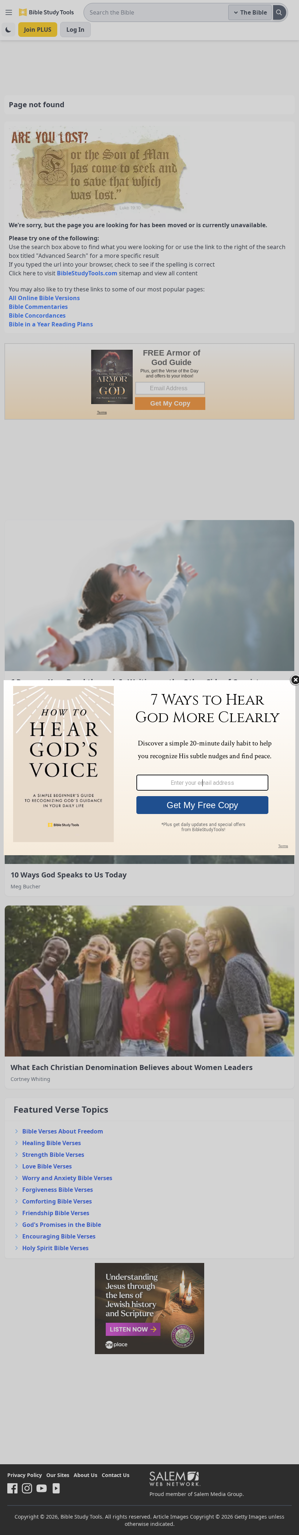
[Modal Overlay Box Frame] (149, 767)
